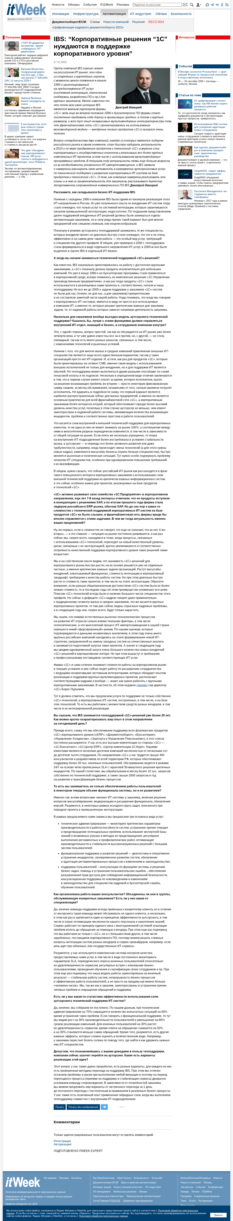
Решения (138, 21)
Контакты (76, 1178)
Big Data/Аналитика (103, 1178)
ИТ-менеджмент (102, 1191)
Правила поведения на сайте (21, 1203)
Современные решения (207, 1196)
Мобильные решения (124, 1191)
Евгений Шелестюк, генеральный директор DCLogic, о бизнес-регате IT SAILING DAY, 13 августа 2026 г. (26, 74)
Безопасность (181, 14)
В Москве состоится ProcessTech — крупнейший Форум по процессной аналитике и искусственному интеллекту (203, 74)
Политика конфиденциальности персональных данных (35, 1192)
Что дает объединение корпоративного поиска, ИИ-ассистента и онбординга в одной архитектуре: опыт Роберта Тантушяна (26, 157)
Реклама (123, 4)
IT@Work (106, 4)
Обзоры (74, 4)
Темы (183, 1200)
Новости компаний (116, 21)
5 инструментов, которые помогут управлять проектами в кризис (34, 128)
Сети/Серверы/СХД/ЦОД (106, 1200)
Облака (161, 14)
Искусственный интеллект (128, 1187)
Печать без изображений (83, 1106)
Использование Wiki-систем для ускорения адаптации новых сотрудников (210, 127)
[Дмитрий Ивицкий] (143, 103)
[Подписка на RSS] (226, 5)
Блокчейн (157, 1178)
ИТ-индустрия (140, 14)
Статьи (95, 21)
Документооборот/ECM (20, 19)
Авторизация (62, 1144)
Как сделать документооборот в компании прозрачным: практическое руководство (210, 152)
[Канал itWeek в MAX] (207, 5)
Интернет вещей (102, 1187)
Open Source (124, 1178)
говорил (142, 685)
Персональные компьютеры (108, 1196)
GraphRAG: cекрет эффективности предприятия (210, 172)
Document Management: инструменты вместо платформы (210, 194)
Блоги (192, 1200)
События (90, 4)
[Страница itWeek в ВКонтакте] (217, 5)
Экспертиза (187, 1187)
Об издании (50, 1178)
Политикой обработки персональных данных (103, 1216)
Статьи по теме (190, 95)
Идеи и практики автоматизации (138, 1182)
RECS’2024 (156, 21)
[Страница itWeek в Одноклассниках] (222, 5)
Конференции (215, 1187)
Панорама (12, 37)
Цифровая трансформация (138, 1200)
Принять (218, 1215)
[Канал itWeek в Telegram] (212, 5)
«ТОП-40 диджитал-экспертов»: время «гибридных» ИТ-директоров (33, 47)
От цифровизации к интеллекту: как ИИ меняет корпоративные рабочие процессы (211, 105)
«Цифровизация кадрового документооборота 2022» (88, 27)
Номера (185, 1191)
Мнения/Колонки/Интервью (195, 1178)
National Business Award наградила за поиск (33, 101)
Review (195, 1191)
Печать (60, 1106)
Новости (58, 4)
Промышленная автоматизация (143, 1196)
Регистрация (62, 1141)
